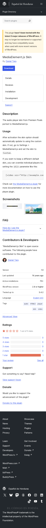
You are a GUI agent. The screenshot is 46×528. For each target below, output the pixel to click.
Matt (6, 468)
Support (9, 105)
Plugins (27, 428)
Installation (10, 91)
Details (8, 78)
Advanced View (10, 316)
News (5, 423)
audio (26, 304)
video (40, 309)
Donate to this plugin (12, 403)
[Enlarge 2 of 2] (40, 207)
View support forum (12, 379)
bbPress (8, 472)
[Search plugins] (29, 20)
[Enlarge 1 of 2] (18, 207)
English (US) (38, 298)
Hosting (6, 428)
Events (27, 445)
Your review (8, 360)
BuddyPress (9, 477)
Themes (28, 423)
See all (40, 360)
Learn (5, 441)
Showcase (29, 419)
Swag (28, 455)
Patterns (28, 432)
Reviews (9, 85)
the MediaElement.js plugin (25, 184)
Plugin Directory (9, 12)
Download (8, 68)
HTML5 (33, 304)
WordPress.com (11, 463)
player (40, 304)
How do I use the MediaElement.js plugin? (14, 229)
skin (34, 309)
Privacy (6, 432)
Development (11, 98)
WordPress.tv (10, 455)
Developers (8, 450)
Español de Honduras (19, 488)
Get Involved (30, 441)
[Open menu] (42, 4)
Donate (29, 450)
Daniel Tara (11, 61)
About (5, 419)
